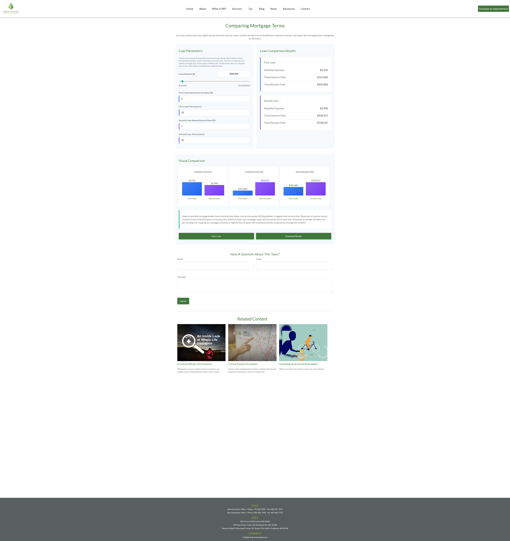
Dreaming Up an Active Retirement (298, 364)
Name (180, 259)
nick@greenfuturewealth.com (255, 537)
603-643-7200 (260, 512)
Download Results (293, 236)
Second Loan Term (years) (191, 134)
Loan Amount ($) (187, 74)
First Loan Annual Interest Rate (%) (196, 92)
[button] (189, 9)
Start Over (216, 236)
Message (181, 277)
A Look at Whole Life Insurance (194, 364)
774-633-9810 (260, 509)
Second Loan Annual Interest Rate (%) (197, 120)
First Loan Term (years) (190, 106)
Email (258, 259)
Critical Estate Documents (243, 364)
